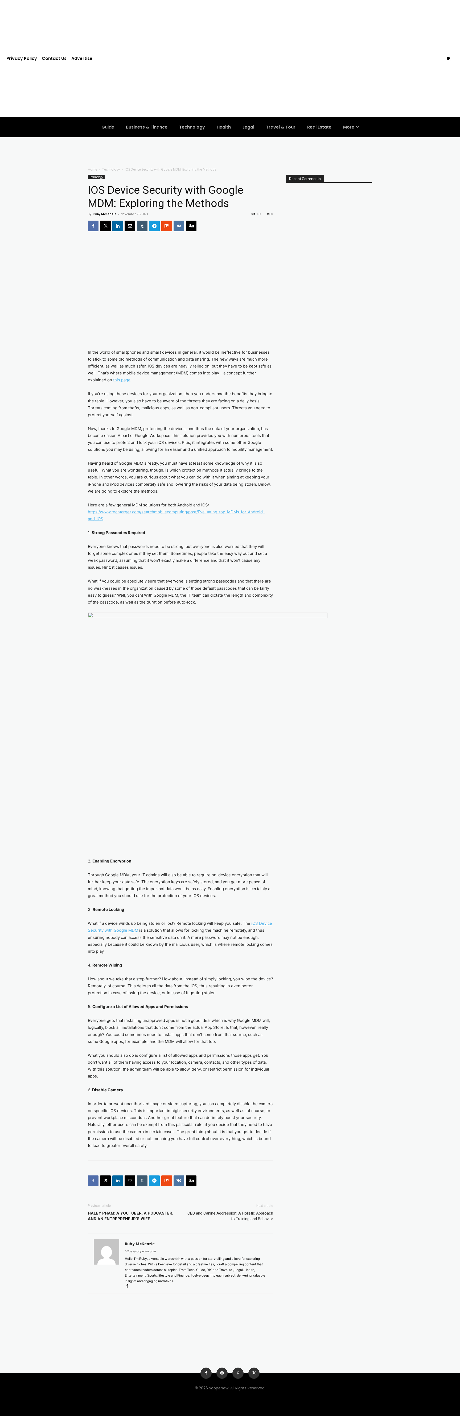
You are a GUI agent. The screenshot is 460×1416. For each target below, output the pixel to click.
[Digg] (191, 226)
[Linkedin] (117, 226)
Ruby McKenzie (104, 214)
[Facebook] (93, 226)
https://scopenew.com (140, 1251)
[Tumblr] (142, 226)
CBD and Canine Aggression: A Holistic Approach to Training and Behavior (230, 1216)
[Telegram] (154, 226)
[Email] (130, 226)
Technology (111, 169)
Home (92, 169)
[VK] (179, 226)
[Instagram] (222, 1373)
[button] (448, 58)
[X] (105, 226)
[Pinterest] (238, 1373)
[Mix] (166, 226)
